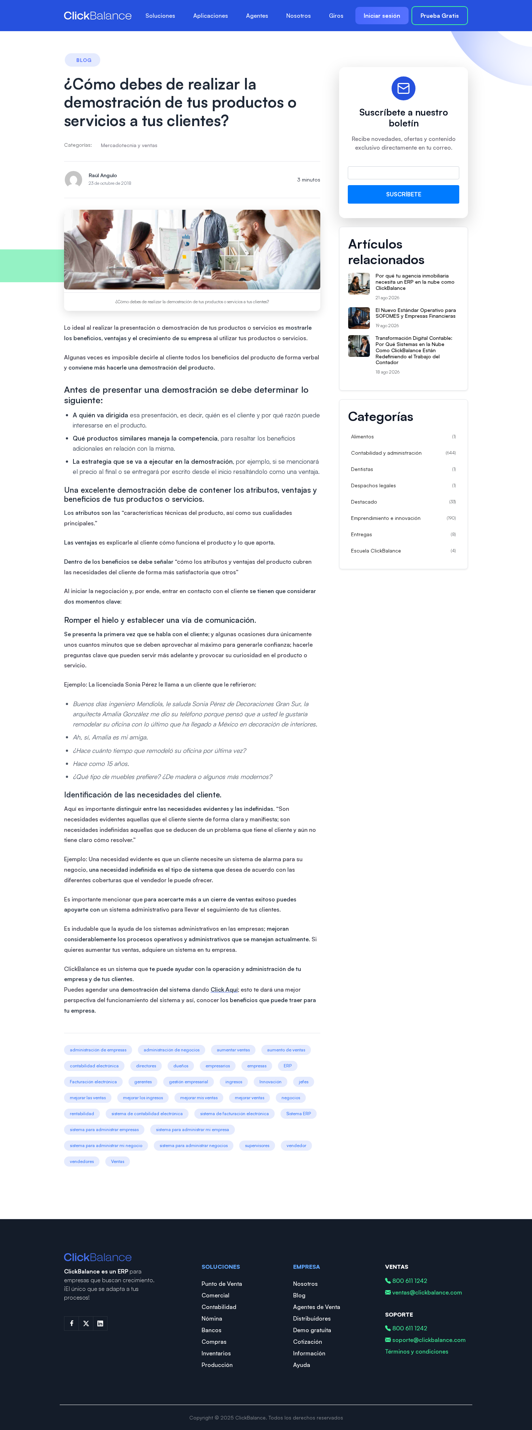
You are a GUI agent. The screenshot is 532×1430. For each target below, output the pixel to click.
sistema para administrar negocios (194, 1145)
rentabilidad (82, 1113)
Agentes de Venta (316, 1306)
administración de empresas (98, 1049)
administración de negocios (171, 1049)
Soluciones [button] (160, 15)
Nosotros (298, 15)
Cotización (307, 1341)
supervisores (257, 1145)
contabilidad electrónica (94, 1065)
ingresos (233, 1081)
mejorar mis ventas (199, 1097)
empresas (256, 1065)
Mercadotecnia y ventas (129, 145)
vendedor (296, 1145)
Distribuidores (312, 1318)
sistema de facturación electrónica (234, 1113)
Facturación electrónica (93, 1081)
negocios (291, 1097)
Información (309, 1353)
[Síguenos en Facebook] (71, 1323)
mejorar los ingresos (143, 1097)
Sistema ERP (298, 1113)
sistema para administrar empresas (104, 1129)
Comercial (215, 1295)
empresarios (218, 1065)
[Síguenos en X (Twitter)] (86, 1323)
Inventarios (216, 1353)
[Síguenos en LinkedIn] (100, 1323)
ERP (288, 1065)
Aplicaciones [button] (210, 15)
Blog (299, 1295)
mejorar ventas (249, 1097)
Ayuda (301, 1364)
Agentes (257, 15)
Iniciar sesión (382, 15)
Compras (214, 1341)
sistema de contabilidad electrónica (147, 1113)
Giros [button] (336, 15)
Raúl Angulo (103, 175)
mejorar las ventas (88, 1097)
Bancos (211, 1330)
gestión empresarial (188, 1081)
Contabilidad (219, 1306)
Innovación (270, 1081)
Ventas (117, 1161)
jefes (303, 1081)
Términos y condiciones (416, 1351)
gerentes (143, 1081)
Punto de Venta (222, 1283)
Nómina (212, 1318)
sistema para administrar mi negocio (106, 1145)
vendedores (82, 1161)
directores (146, 1065)
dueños (180, 1065)
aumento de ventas (286, 1049)
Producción (217, 1364)
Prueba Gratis (440, 15)
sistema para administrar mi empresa (192, 1129)
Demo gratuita (312, 1330)
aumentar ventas (233, 1049)
